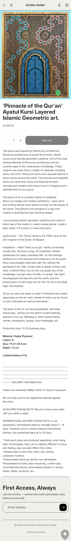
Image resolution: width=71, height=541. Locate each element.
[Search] (11, 5)
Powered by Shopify (47, 525)
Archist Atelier (29, 525)
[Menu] (4, 5)
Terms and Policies (35, 532)
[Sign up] (63, 507)
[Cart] (67, 5)
